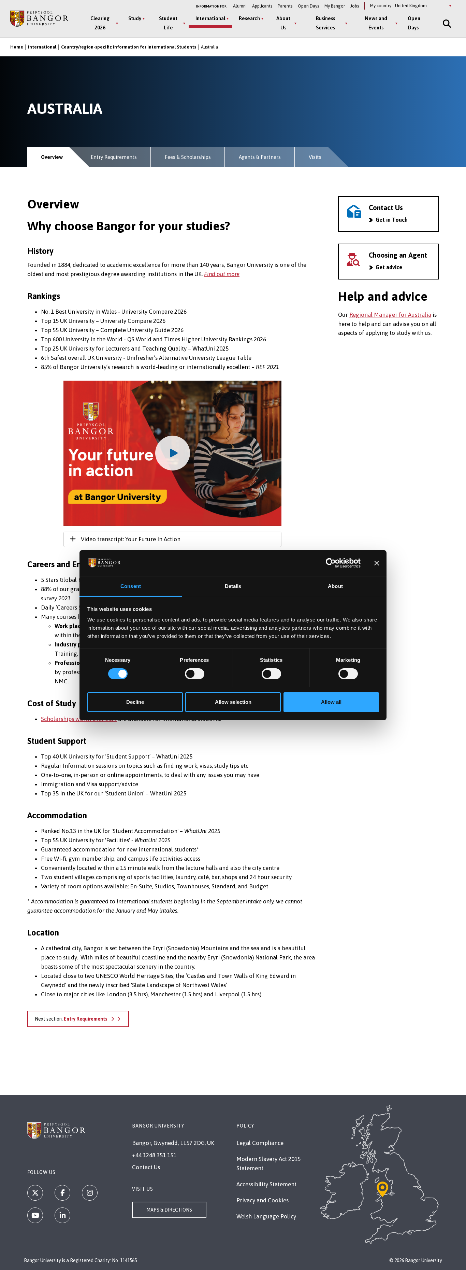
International (210, 18)
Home (16, 47)
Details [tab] (233, 586)
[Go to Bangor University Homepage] (39, 19)
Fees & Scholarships (188, 157)
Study (134, 18)
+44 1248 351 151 (154, 1155)
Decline (135, 702)
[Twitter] (35, 1193)
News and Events (376, 22)
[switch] (194, 673)
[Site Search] (446, 23)
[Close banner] (376, 563)
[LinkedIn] (62, 1215)
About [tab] (335, 586)
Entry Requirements (114, 157)
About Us (283, 22)
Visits (315, 157)
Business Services (325, 22)
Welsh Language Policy (266, 1216)
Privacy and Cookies (262, 1200)
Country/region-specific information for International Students (128, 47)
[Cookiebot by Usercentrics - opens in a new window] (331, 563)
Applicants (262, 6)
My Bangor (334, 6)
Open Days (308, 6)
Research (249, 18)
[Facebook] (62, 1193)
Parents (285, 6)
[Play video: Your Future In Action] (172, 453)
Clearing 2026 (100, 22)
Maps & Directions (169, 1210)
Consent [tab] (130, 586)
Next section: (71, 1019)
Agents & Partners (260, 157)
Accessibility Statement (266, 1184)
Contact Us (146, 1167)
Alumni (240, 6)
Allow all (331, 702)
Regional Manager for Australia (390, 314)
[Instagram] (90, 1193)
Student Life (168, 22)
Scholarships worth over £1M (79, 718)
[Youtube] (35, 1215)
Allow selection (233, 702)
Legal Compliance (259, 1142)
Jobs (354, 6)
